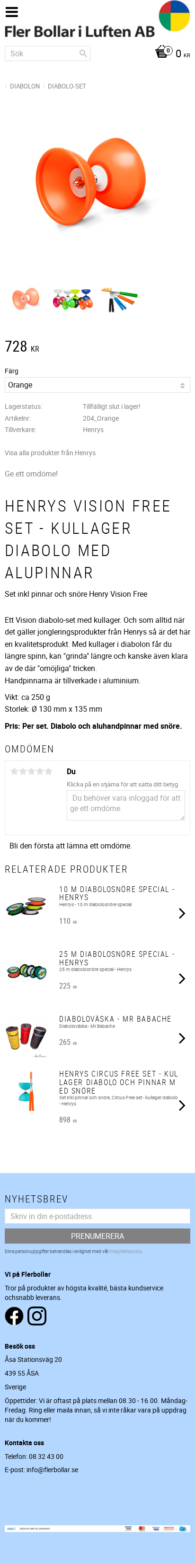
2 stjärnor (22, 771)
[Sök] (83, 53)
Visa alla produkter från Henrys (50, 452)
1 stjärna (14, 771)
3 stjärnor (31, 771)
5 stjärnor (48, 771)
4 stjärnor (39, 771)
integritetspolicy (125, 1251)
